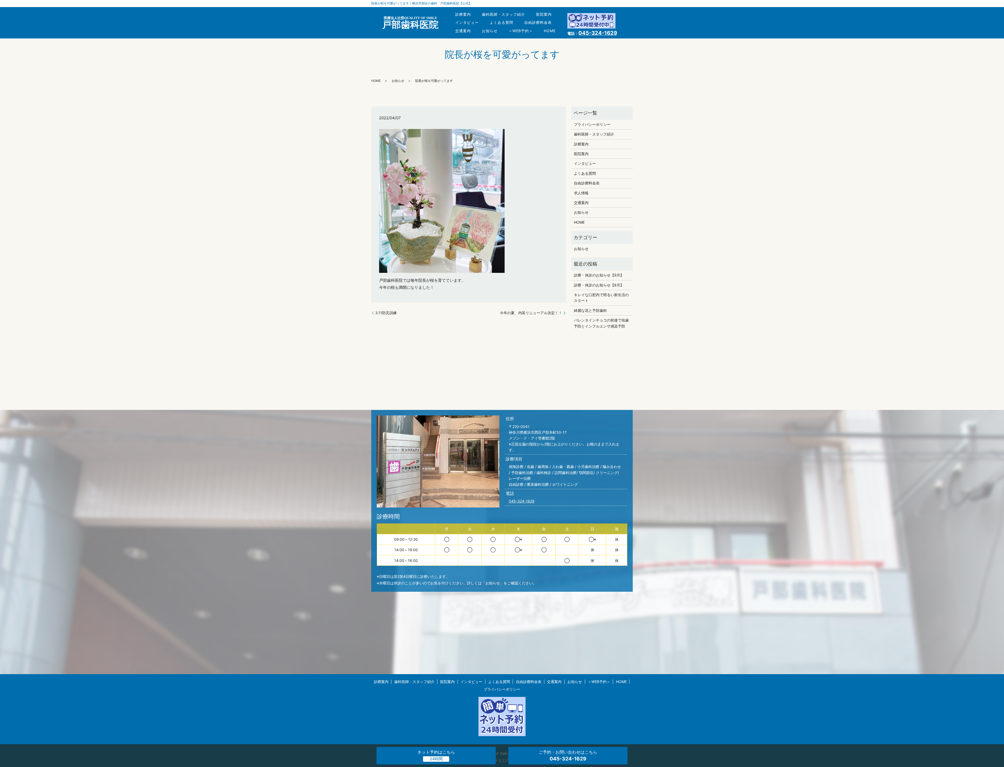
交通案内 (463, 31)
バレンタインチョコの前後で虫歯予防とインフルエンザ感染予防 (601, 323)
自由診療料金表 (538, 22)
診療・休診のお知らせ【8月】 (599, 285)
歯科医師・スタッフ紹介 (503, 14)
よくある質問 (501, 22)
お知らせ (490, 31)
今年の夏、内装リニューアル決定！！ (531, 313)
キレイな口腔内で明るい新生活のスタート (601, 297)
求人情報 (581, 193)
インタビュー (467, 22)
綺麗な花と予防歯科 (590, 310)
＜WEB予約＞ (521, 31)
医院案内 (544, 14)
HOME (550, 31)
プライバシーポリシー (592, 124)
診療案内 (463, 14)
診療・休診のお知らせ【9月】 (599, 275)
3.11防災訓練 (386, 313)
